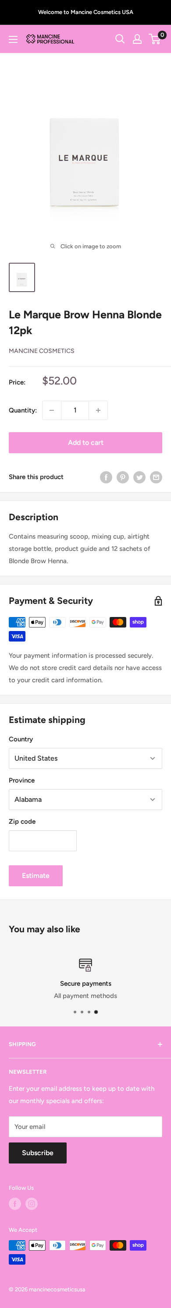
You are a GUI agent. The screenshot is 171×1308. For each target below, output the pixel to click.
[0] (155, 39)
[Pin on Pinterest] (123, 477)
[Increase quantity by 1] (98, 410)
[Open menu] (13, 39)
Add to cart (85, 442)
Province (22, 780)
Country (21, 739)
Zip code (22, 821)
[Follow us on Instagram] (31, 1204)
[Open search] (120, 39)
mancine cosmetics (42, 351)
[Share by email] (156, 477)
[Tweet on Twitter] (139, 477)
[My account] (137, 39)
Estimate (36, 875)
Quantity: (23, 410)
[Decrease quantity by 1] (52, 410)
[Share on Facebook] (106, 477)
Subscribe (37, 1153)
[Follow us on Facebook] (15, 1204)
